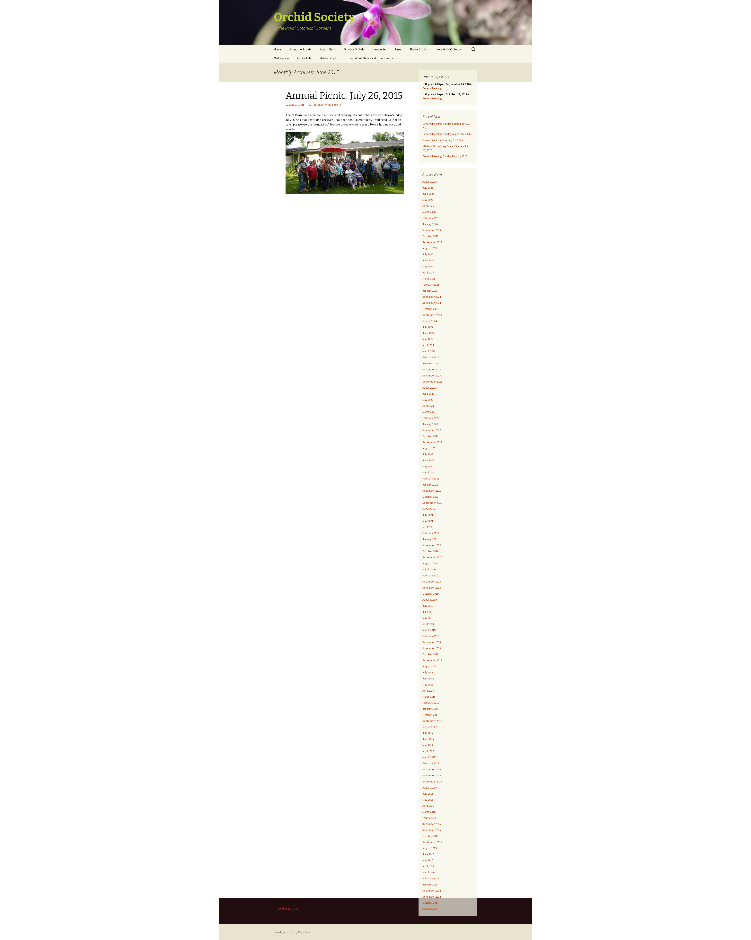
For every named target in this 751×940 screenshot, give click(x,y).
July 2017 (427, 733)
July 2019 (427, 606)
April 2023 (428, 406)
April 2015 (428, 866)
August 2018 (429, 666)
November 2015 (431, 830)
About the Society (300, 49)
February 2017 (430, 763)
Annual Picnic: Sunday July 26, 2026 (442, 140)
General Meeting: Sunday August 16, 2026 (446, 134)
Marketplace (281, 58)
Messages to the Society (326, 104)
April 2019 (428, 624)
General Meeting (432, 88)
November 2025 (431, 230)
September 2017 (432, 721)
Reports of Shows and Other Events (371, 58)
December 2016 (431, 769)
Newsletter (380, 49)
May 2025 (427, 266)
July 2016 (427, 793)
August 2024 (429, 321)
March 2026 (429, 212)
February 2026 (430, 218)
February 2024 (430, 357)
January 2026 (430, 224)
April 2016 (428, 805)
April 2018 (428, 690)
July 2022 (427, 454)
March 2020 (429, 569)
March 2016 (429, 812)
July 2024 (427, 327)
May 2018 (427, 684)
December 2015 (431, 824)
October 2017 (430, 715)
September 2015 (432, 842)
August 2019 (429, 599)
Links (398, 49)
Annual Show (328, 49)
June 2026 (428, 193)
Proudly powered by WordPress (292, 932)
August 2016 (429, 787)
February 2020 (430, 575)
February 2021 (430, 533)
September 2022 (432, 442)
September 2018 (432, 660)
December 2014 (431, 890)
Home (277, 49)
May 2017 (427, 745)
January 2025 (430, 290)
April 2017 (428, 751)
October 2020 (430, 551)
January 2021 (430, 539)
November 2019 (431, 587)
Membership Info (330, 58)
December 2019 (431, 581)
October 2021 (430, 496)
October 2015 (430, 836)
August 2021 (429, 509)
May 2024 (427, 339)
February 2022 (430, 478)
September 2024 (432, 315)
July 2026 (427, 187)
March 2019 (429, 630)
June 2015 (428, 854)
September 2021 (432, 502)
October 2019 (430, 593)
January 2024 (430, 363)
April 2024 (428, 345)
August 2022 (429, 448)
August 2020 (429, 563)
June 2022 (428, 460)
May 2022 (427, 466)
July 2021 (427, 515)
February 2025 (430, 284)
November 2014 (431, 896)
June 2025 (428, 260)
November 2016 (431, 775)
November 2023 (431, 375)
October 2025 (430, 236)
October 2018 (430, 654)
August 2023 (429, 387)
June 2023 (428, 393)
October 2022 (430, 436)
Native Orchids (419, 49)
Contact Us (304, 58)
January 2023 (430, 424)
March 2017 (429, 757)
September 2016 (432, 781)
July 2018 (427, 672)
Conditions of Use (288, 908)
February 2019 (430, 636)
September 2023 (432, 381)
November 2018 (431, 648)
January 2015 (430, 884)
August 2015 (429, 848)
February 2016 (430, 818)
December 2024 (431, 296)
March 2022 (429, 472)
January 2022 (430, 484)
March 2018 (429, 696)
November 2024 (431, 303)
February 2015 (430, 878)
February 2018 (430, 702)
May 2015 (427, 860)
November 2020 (431, 545)
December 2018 (431, 642)
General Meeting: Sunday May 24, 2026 (444, 156)
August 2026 (429, 181)
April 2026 (428, 206)
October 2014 (430, 902)
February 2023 (430, 418)
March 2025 (429, 278)
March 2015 (429, 872)
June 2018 (428, 678)
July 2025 (427, 254)
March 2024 (429, 351)
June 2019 (428, 612)
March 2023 (429, 412)
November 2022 (431, 430)
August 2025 (429, 248)
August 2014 (429, 908)
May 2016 (427, 799)
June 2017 (428, 739)
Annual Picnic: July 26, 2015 (344, 95)
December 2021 (431, 490)
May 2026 (427, 200)
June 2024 (428, 333)
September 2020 (432, 557)
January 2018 (430, 709)
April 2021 (428, 527)
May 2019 (427, 618)
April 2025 (428, 272)
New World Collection (449, 49)
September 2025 (432, 242)
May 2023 (427, 399)
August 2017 (429, 727)
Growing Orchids (354, 49)
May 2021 (427, 521)
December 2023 (431, 369)
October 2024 (430, 309)
